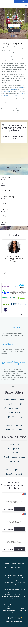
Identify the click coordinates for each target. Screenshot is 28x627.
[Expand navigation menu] (26, 5)
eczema (20, 93)
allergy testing (22, 89)
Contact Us (14, 571)
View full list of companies (20, 315)
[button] (12, 36)
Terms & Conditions (8, 567)
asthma (21, 87)
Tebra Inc (14, 563)
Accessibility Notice (20, 567)
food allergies (14, 89)
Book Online (19, 509)
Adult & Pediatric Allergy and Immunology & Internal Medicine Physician (14, 260)
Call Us (14, 25)
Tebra (20, 621)
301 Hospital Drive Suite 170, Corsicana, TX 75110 (14, 522)
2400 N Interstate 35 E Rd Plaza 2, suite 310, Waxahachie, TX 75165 (14, 542)
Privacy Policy (21, 563)
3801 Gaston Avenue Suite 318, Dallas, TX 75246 (14, 502)
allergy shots (7, 91)
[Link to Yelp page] (23, 494)
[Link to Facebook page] (25, 494)
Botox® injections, (6, 106)
